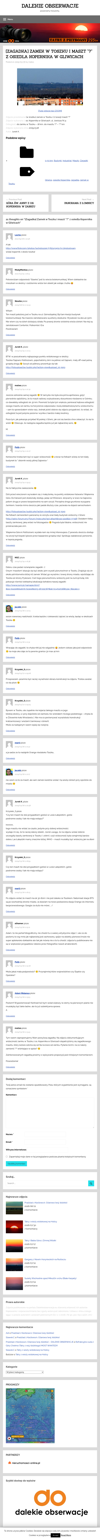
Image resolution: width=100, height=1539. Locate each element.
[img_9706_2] (50, 104)
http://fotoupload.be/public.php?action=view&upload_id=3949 (35, 511)
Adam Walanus (22, 993)
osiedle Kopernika (61, 180)
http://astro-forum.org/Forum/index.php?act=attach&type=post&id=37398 (41, 518)
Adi (7, 1333)
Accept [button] (55, 1535)
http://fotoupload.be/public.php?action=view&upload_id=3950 (35, 367)
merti (17, 743)
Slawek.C (10, 1337)
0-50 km (49, 160)
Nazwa (10, 1134)
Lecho (18, 235)
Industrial (67, 160)
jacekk (18, 607)
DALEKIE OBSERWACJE (50, 6)
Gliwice (48, 180)
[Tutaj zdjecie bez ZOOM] (50, 111)
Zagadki (84, 160)
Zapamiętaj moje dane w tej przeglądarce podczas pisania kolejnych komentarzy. (47, 1156)
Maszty (76, 160)
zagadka (75, 180)
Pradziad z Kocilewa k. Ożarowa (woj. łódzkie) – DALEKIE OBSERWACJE (39, 1342)
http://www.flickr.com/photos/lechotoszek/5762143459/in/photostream (41, 248)
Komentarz (11, 1095)
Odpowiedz (10, 258)
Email (9, 1142)
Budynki (58, 160)
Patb (17, 447)
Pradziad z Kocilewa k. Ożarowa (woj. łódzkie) (32, 1333)
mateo (31, 62)
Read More (66, 1535)
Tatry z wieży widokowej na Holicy (33, 1350)
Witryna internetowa (16, 1149)
